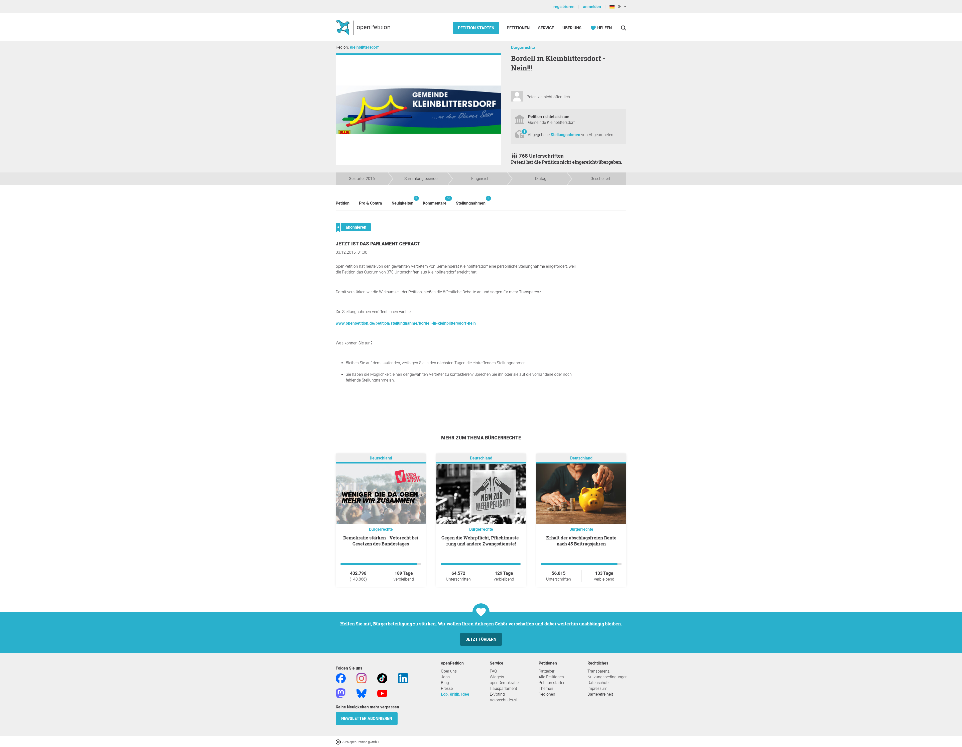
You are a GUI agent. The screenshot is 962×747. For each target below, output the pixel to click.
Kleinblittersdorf (364, 47)
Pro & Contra (370, 203)
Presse (447, 688)
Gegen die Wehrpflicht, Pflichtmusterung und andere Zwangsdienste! (481, 541)
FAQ (493, 671)
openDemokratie (504, 682)
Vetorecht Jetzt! (503, 700)
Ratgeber (546, 671)
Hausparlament (503, 688)
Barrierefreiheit (600, 694)
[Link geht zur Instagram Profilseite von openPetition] (361, 678)
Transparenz (598, 671)
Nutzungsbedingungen (607, 677)
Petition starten (476, 28)
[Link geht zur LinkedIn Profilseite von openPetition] (403, 678)
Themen (546, 688)
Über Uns (571, 28)
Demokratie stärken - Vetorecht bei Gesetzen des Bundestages (380, 541)
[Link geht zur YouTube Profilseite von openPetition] (382, 693)
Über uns (449, 671)
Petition (342, 203)
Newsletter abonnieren (366, 718)
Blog (445, 682)
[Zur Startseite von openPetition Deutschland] (364, 27)
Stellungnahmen (566, 134)
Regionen (547, 694)
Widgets (497, 677)
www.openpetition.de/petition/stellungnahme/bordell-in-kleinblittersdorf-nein (406, 323)
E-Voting (497, 694)
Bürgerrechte (523, 47)
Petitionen (519, 28)
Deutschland (381, 458)
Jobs (445, 677)
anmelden (592, 6)
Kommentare (434, 201)
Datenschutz (598, 682)
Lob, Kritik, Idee (455, 694)
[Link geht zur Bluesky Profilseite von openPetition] (361, 693)
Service (546, 28)
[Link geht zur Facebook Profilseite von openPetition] (341, 678)
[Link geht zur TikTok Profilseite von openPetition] (382, 678)
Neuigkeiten (402, 201)
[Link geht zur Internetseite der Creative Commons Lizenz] (339, 741)
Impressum (597, 688)
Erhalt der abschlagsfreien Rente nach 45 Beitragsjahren (581, 541)
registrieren (563, 6)
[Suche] (623, 28)
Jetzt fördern (481, 639)
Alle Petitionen (551, 677)
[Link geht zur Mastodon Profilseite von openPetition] (341, 693)
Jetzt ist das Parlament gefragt (378, 244)
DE (618, 6)
